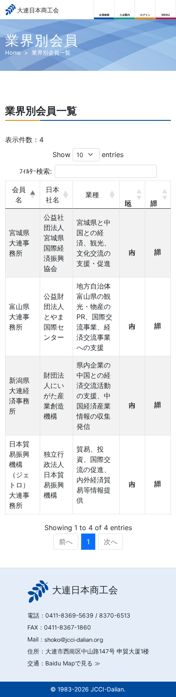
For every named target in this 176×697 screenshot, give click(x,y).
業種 (92, 194)
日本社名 (52, 194)
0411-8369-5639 (69, 615)
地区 (132, 195)
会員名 (19, 194)
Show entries (88, 154)
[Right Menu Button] (166, 7)
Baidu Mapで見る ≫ (72, 663)
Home (13, 52)
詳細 (158, 195)
